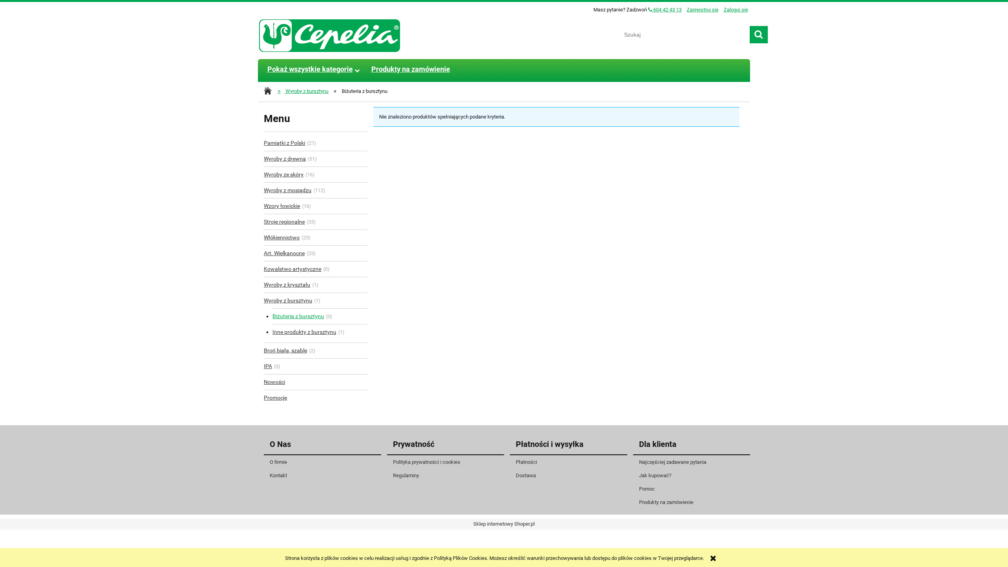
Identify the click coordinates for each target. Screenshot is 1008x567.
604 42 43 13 (667, 10)
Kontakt (278, 475)
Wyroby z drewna (285, 159)
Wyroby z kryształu (287, 285)
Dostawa (526, 475)
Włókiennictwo (282, 237)
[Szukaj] (759, 34)
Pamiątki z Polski (284, 143)
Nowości (274, 382)
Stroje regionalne (284, 222)
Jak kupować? (655, 475)
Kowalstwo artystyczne (292, 269)
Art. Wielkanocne (284, 253)
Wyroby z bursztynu (288, 300)
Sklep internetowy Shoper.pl (504, 524)
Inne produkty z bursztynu (304, 332)
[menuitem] (310, 69)
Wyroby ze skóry (284, 174)
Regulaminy (406, 475)
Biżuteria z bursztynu (298, 316)
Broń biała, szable (285, 350)
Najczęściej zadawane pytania (672, 462)
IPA (268, 366)
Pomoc (647, 489)
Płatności (526, 462)
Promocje (275, 398)
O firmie (278, 462)
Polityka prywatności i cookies (426, 462)
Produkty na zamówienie (666, 502)
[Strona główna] (330, 35)
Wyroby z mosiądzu (287, 190)
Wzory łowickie (282, 206)
